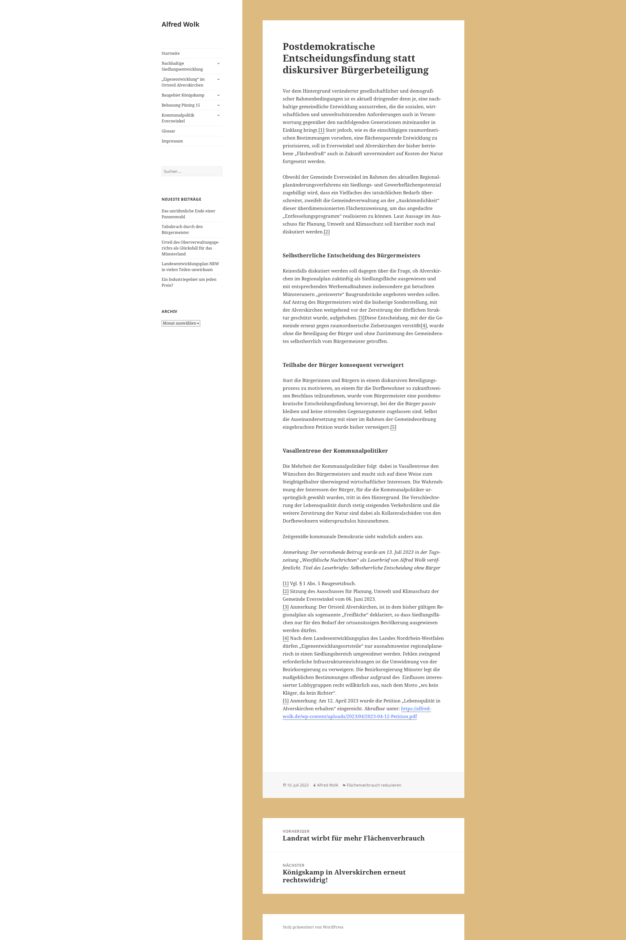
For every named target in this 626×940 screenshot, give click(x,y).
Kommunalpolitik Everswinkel (178, 118)
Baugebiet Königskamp (183, 95)
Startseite (171, 53)
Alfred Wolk (181, 24)
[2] (327, 232)
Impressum (172, 141)
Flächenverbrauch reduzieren (374, 785)
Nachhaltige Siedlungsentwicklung (182, 66)
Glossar (168, 131)
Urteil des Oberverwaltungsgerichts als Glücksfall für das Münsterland (190, 248)
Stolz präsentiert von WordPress (313, 927)
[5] (393, 427)
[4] (424, 325)
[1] (321, 130)
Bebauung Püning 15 (181, 105)
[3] (361, 318)
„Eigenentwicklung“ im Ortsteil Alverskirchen (183, 82)
